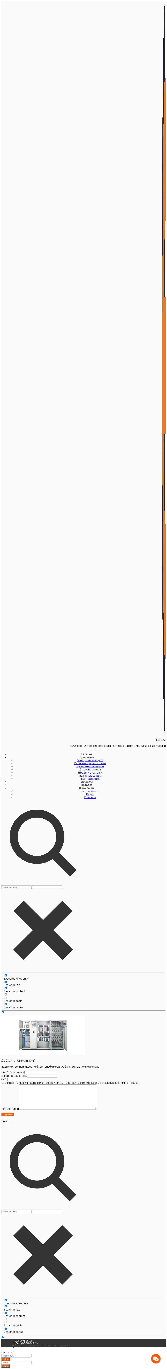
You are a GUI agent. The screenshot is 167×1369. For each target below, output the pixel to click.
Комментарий (10, 1108)
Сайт (4, 1079)
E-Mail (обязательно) (14, 1075)
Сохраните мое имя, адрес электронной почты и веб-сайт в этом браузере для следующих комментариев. (72, 1082)
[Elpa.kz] (164, 733)
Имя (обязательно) (12, 1072)
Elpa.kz (161, 739)
